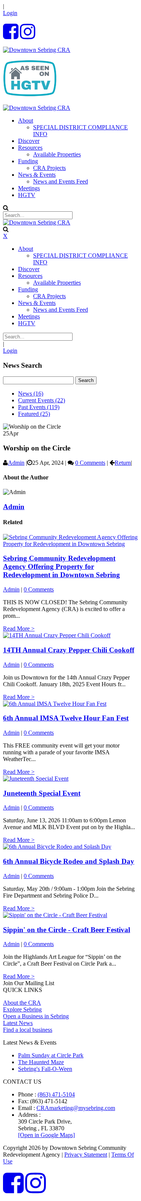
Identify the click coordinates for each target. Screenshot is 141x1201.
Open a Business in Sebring (36, 1016)
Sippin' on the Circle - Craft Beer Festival (66, 930)
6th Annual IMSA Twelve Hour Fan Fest (66, 718)
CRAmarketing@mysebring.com (75, 1108)
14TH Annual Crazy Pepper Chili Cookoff (68, 650)
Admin (16, 462)
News (30, 393)
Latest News (18, 1023)
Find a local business (27, 1030)
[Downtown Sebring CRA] (36, 50)
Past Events (38, 407)
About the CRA (22, 1002)
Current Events (41, 400)
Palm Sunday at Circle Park (50, 1055)
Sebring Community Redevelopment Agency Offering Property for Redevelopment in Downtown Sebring (61, 566)
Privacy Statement (85, 1154)
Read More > (19, 628)
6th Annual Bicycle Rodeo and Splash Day (68, 861)
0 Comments (90, 462)
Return (123, 462)
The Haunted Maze (41, 1062)
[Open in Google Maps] (46, 1135)
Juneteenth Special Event (41, 793)
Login (10, 13)
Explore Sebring (22, 1009)
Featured (34, 414)
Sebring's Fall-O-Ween (45, 1069)
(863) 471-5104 (56, 1094)
